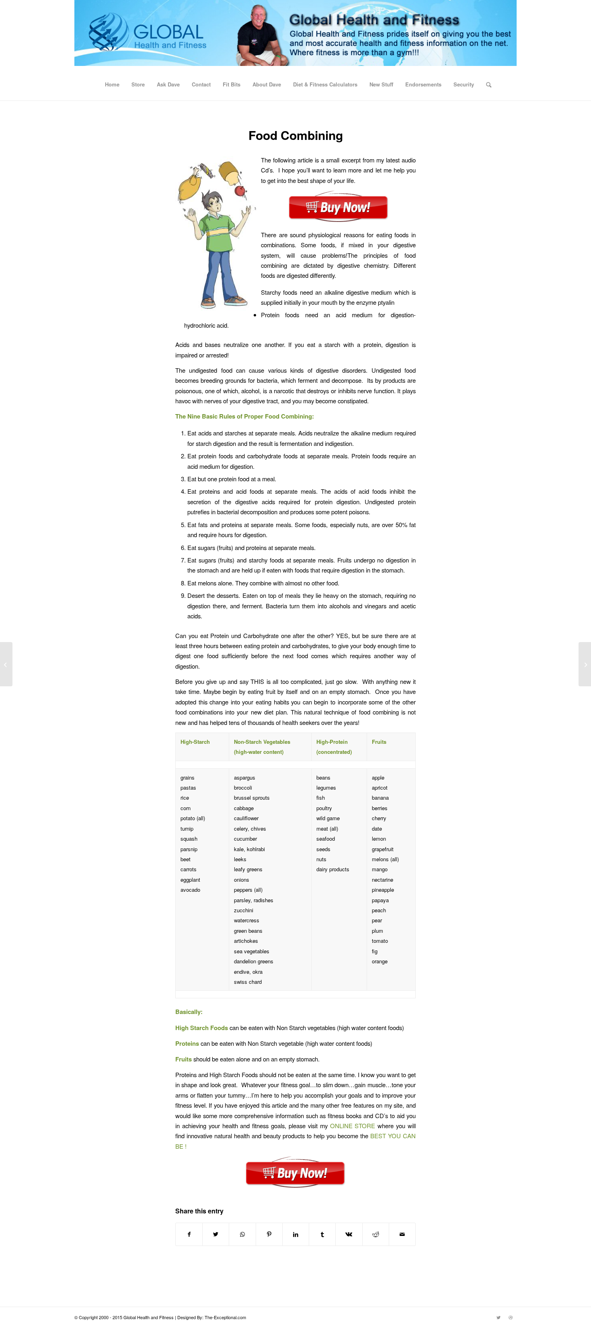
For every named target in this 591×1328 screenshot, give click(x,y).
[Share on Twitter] (216, 1234)
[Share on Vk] (349, 1234)
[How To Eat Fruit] (6, 664)
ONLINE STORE (354, 1125)
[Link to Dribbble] (511, 1317)
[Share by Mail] (402, 1234)
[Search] (486, 84)
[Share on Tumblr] (322, 1234)
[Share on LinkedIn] (296, 1234)
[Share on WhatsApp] (242, 1234)
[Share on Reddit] (376, 1234)
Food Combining (295, 135)
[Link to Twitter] (498, 1317)
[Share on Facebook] (189, 1234)
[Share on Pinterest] (269, 1234)
